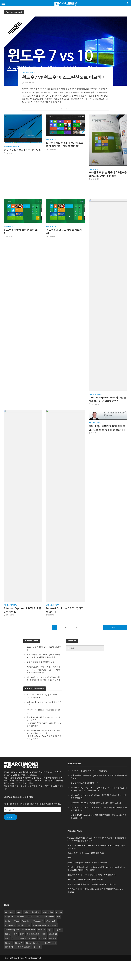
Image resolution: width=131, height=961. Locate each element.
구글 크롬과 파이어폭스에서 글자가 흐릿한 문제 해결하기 (92, 884)
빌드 (7, 938)
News (30, 916)
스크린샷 (22, 938)
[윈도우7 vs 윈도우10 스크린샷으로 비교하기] (65, 50)
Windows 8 (50, 921)
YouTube (41, 929)
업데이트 (42, 938)
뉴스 (50, 929)
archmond (31, 702)
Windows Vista (28, 929)
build (26, 912)
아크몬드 (32, 938)
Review (38, 916)
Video (16, 921)
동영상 (7, 934)
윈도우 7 (52, 938)
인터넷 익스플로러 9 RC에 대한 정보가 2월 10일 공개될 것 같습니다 (107, 427)
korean (59, 912)
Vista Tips (26, 921)
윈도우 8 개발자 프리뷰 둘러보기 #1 (21, 231)
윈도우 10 (19, 942)
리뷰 (22, 934)
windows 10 (10, 925)
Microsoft (21, 916)
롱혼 (15, 934)
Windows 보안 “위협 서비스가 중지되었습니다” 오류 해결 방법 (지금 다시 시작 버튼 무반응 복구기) (44, 669)
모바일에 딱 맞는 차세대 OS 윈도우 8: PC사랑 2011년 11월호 (108, 174)
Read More (65, 108)
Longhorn (9, 916)
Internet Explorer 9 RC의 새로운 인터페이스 (22, 610)
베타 (44, 934)
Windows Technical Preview (45, 925)
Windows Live (24, 925)
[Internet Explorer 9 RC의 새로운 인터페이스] (23, 505)
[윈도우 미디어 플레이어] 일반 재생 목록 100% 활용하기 (91, 874)
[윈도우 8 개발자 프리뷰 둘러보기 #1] (23, 211)
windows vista (95, 394)
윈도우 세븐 (10, 947)
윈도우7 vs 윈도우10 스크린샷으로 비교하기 (64, 77)
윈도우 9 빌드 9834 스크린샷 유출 (22, 150)
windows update (12, 929)
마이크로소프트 (33, 934)
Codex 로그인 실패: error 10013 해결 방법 (89, 770)
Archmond (9, 912)
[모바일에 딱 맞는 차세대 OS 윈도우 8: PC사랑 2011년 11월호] (108, 140)
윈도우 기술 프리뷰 (33, 942)
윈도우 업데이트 (24, 947)
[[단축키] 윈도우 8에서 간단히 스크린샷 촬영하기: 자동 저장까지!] (65, 125)
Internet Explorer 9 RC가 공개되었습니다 (64, 610)
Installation (48, 912)
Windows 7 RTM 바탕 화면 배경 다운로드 (85, 879)
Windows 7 (38, 921)
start (69, 857)
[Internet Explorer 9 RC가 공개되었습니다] (65, 505)
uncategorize (28, 73)
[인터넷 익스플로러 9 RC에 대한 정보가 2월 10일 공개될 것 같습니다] (108, 414)
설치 (13, 938)
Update (8, 921)
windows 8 (51, 139)
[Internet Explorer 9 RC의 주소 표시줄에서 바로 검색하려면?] (108, 294)
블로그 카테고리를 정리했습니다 (40, 662)
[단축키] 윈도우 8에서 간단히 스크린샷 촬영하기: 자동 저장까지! (64, 144)
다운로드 (58, 929)
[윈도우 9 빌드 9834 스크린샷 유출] (23, 128)
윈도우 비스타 (50, 942)
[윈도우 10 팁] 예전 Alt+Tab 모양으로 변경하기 (87, 862)
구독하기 (10, 817)
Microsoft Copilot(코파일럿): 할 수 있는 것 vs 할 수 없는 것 (96, 802)
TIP (58, 916)
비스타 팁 (53, 934)
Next (114, 627)
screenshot (49, 916)
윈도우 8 (8, 942)
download (36, 912)
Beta (19, 912)
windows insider (11, 147)
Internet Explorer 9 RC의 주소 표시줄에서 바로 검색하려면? (108, 399)
